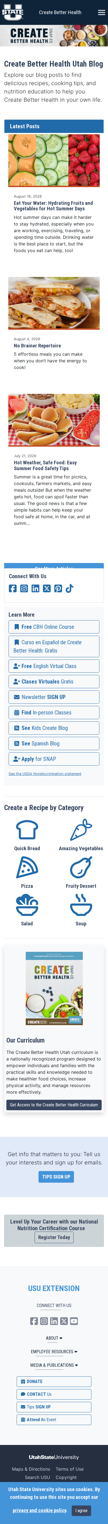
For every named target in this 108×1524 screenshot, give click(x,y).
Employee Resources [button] (52, 1351)
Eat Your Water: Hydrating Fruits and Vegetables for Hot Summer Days (53, 206)
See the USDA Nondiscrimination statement (45, 774)
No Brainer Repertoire (37, 346)
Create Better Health (60, 12)
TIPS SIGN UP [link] (56, 1177)
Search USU (37, 1477)
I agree (81, 1510)
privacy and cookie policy (39, 1510)
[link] (54, 626)
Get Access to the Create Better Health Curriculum (54, 1104)
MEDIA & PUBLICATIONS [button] (52, 1365)
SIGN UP (38, 1407)
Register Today (54, 1237)
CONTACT (39, 1394)
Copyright (66, 1477)
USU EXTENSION (54, 1288)
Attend (41, 1419)
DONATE (34, 1381)
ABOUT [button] (52, 1338)
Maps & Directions (31, 1469)
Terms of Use (70, 1469)
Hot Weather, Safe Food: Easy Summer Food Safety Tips (45, 466)
